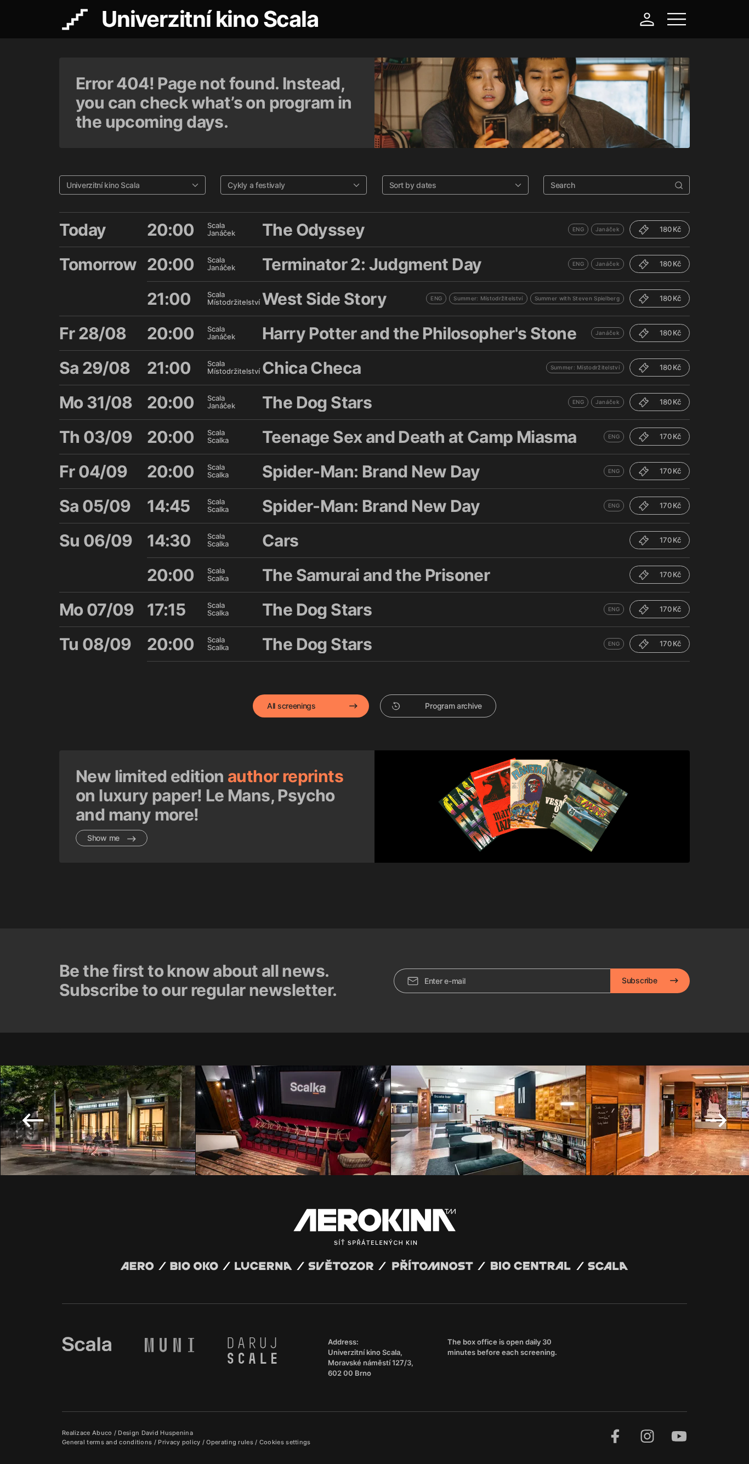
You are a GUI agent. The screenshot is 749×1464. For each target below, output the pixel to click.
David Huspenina (167, 1433)
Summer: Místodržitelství (488, 298)
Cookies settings (285, 1442)
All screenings (291, 705)
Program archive (453, 705)
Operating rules (230, 1442)
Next (716, 1120)
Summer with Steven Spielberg (577, 298)
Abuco (102, 1433)
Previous (33, 1120)
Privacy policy (180, 1442)
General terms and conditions (108, 1442)
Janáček (607, 229)
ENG (578, 229)
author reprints (285, 776)
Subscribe (639, 980)
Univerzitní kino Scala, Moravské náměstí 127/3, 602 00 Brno (370, 1362)
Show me (104, 837)
